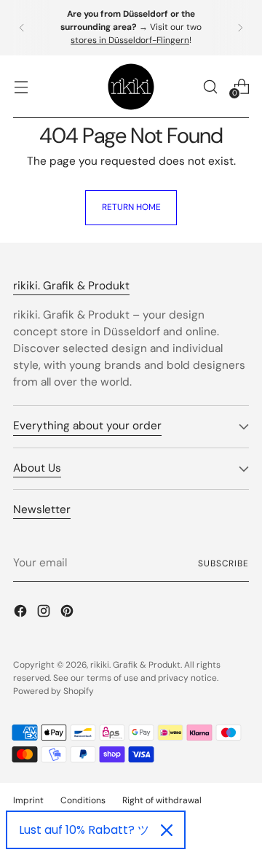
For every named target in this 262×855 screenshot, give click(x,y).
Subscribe (223, 563)
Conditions (83, 800)
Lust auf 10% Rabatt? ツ (84, 829)
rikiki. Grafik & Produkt (135, 665)
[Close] (166, 830)
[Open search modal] (210, 86)
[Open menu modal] (21, 86)
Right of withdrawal (162, 800)
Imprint (28, 800)
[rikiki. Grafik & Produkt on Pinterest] (68, 613)
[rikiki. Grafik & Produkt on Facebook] (22, 613)
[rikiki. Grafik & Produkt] (131, 86)
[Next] (240, 27)
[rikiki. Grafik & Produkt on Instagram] (45, 613)
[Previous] (22, 27)
